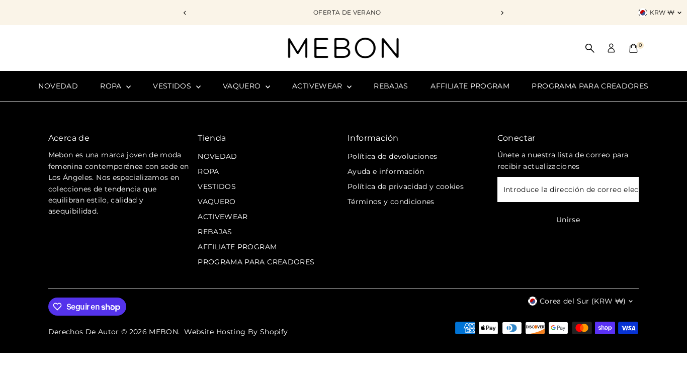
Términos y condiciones (391, 201)
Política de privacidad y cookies (406, 186)
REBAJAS (391, 85)
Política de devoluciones (392, 156)
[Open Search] (589, 48)
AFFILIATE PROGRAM (470, 85)
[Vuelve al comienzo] (667, 358)
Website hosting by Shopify (236, 331)
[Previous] (185, 13)
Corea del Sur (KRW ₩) (583, 301)
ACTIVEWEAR (318, 85)
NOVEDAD (57, 85)
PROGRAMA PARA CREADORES (590, 85)
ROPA (112, 85)
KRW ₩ (662, 12)
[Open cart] (633, 48)
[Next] (502, 13)
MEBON (163, 331)
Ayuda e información (386, 171)
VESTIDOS (173, 85)
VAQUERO (243, 85)
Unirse (568, 219)
